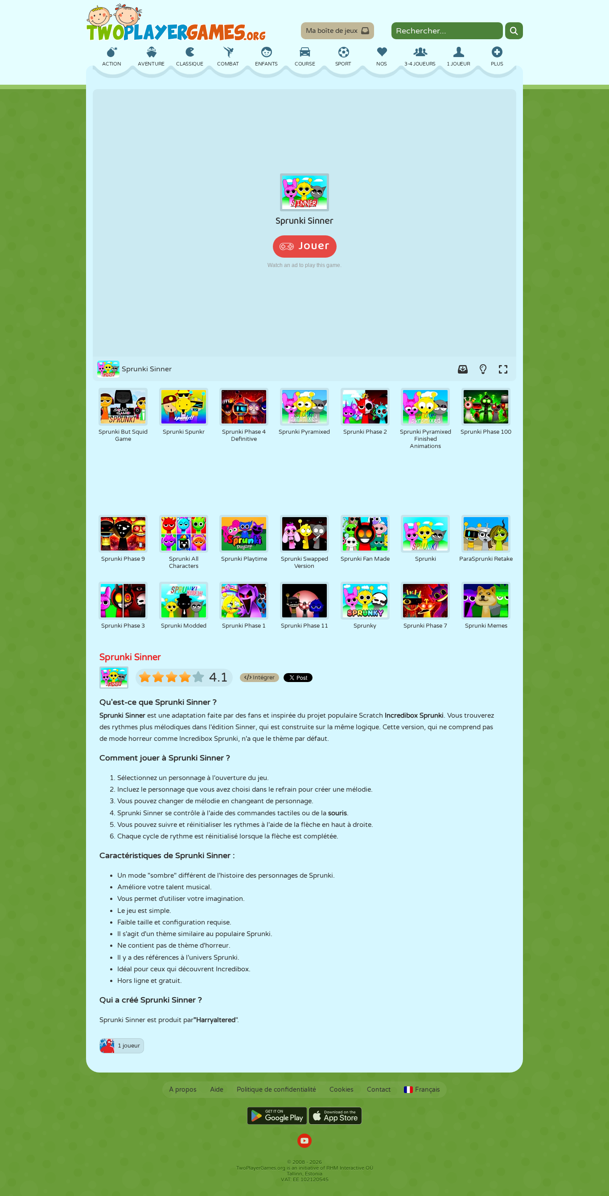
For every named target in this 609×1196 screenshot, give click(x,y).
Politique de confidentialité (276, 1089)
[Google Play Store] (277, 1116)
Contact (379, 1089)
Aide (216, 1089)
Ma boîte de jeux (332, 31)
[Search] (514, 30)
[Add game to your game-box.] (463, 369)
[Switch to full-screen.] (503, 369)
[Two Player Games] (176, 22)
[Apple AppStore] (335, 1116)
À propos (183, 1089)
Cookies (341, 1089)
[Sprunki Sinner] (304, 223)
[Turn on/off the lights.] (483, 369)
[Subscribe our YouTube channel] (304, 1142)
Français (427, 1089)
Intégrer (263, 677)
